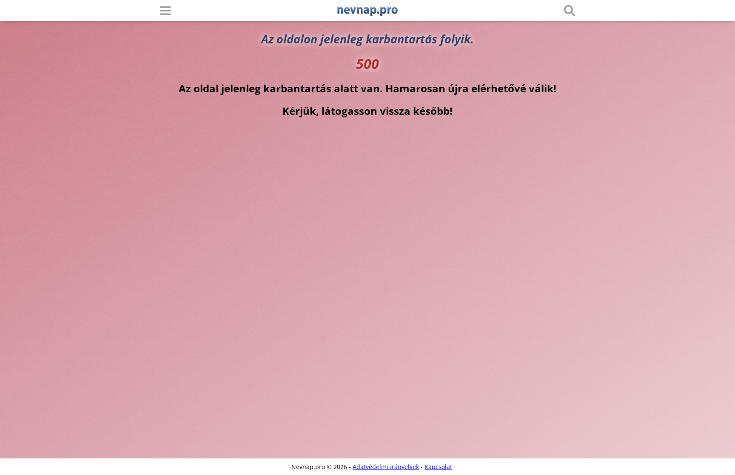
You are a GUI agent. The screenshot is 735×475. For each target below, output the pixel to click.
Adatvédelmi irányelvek (386, 467)
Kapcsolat (438, 467)
